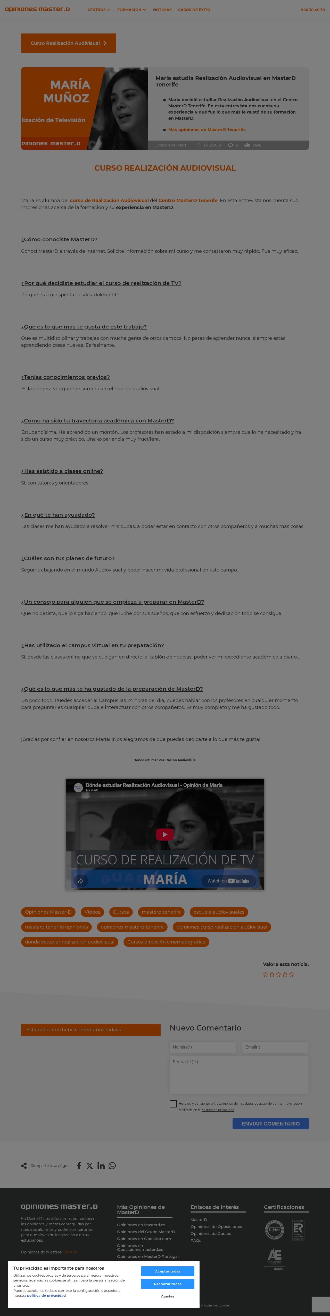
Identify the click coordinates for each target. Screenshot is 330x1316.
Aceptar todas (167, 1271)
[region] (104, 1284)
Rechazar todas (168, 1284)
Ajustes (168, 1296)
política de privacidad (46, 1295)
